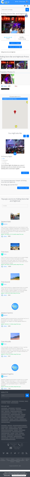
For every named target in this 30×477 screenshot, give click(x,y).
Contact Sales (17, 448)
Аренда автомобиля (17, 436)
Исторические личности (6, 431)
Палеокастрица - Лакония (19, 415)
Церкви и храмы (5, 427)
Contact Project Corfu (17, 446)
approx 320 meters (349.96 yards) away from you (12, 264)
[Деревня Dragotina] (15, 367)
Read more (25, 172)
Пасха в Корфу (22, 430)
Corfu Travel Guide (5, 409)
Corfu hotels (14, 412)
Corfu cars (20, 412)
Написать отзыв (15, 43)
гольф (16, 433)
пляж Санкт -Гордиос (6, 422)
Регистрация (22, 1)
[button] (15, 112)
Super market (12, 437)
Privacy (2, 459)
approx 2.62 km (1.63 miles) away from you (11, 386)
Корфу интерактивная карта (16, 411)
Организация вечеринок (17, 431)
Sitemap (18, 461)
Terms (7, 459)
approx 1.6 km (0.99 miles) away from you (10, 293)
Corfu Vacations (11, 408)
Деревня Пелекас (20, 417)
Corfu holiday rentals (5, 414)
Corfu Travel (18, 408)
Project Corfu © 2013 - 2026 (15, 465)
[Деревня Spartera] (15, 306)
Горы (6, 428)
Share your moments (14, 47)
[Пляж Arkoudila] (15, 336)
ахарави (11, 419)
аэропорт (23, 414)
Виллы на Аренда (14, 402)
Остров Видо (4, 425)
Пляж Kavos (5, 252)
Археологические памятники (7, 430)
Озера (3, 428)
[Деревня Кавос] (15, 216)
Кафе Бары (4, 436)
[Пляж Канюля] (15, 276)
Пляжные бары (18, 434)
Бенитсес (16, 419)
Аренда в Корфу (15, 401)
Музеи (26, 401)
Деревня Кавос (6, 222)
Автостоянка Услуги (20, 437)
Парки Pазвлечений (5, 433)
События (12, 433)
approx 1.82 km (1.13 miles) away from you (11, 324)
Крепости (10, 425)
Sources (18, 459)
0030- (22, 443)
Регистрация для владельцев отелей (15, 460)
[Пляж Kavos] (15, 246)
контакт (12, 461)
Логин (17, 1)
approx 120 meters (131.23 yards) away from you (12, 234)
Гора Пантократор (5, 419)
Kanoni (14, 417)
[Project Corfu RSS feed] (26, 453)
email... (3, 395)
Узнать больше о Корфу (21, 409)
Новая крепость (23, 419)
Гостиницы (4, 402)
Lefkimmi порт (10, 415)
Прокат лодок (9, 436)
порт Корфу (4, 415)
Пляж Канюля (5, 282)
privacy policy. (7, 475)
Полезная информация (6, 401)
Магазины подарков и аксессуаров (8, 439)
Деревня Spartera (7, 313)
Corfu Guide (12, 409)
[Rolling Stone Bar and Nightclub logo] (15, 24)
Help (27, 460)
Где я (3, 411)
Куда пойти (7, 411)
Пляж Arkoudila (6, 342)
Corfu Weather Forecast (6, 412)
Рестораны (21, 401)
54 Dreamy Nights (6, 156)
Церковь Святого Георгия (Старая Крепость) (18, 420)
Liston (10, 417)
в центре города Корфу (15, 414)
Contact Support (17, 447)
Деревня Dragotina (7, 374)
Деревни (5, 224)
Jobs (23, 459)
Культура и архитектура (22, 427)
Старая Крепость (5, 420)
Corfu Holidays (4, 408)
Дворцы (10, 427)
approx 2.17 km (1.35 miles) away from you (11, 354)
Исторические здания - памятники (19, 425)
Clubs (3, 158)
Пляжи (4, 254)
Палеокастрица (4, 417)
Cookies (12, 459)
